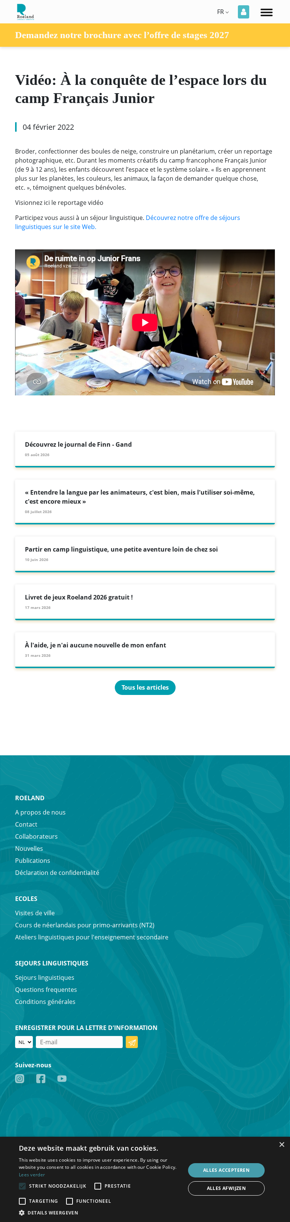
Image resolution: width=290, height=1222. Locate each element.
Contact (26, 824)
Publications (32, 861)
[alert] (145, 1179)
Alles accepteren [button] (226, 1170)
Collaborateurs (36, 836)
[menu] (266, 12)
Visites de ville (35, 913)
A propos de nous (40, 812)
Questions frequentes (46, 990)
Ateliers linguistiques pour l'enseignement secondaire (91, 937)
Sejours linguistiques (44, 978)
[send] (132, 1042)
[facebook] (40, 1078)
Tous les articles (145, 687)
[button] (99, 1212)
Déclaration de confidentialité (57, 873)
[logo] (24, 11)
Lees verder (32, 1174)
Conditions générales (45, 1002)
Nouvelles (29, 848)
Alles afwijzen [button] (226, 1188)
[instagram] (19, 1078)
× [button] (281, 1145)
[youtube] (61, 1078)
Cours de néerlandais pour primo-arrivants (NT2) (84, 925)
